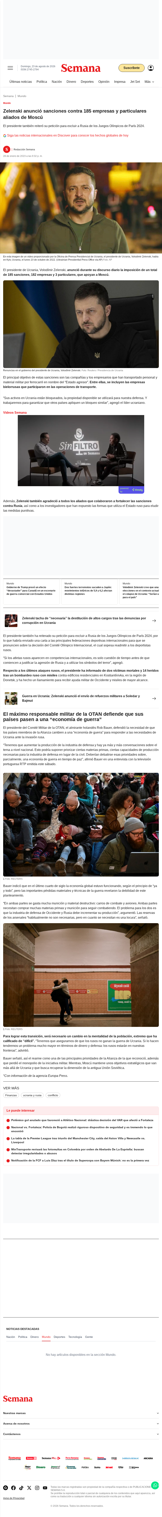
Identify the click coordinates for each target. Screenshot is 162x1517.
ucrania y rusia (32, 1095)
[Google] (5, 1487)
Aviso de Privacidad (18, 1498)
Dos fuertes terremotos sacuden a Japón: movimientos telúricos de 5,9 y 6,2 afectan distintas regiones (88, 590)
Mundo (22, 96)
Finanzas (11, 1095)
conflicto (53, 1095)
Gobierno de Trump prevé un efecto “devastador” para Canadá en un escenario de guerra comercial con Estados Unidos (31, 590)
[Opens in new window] (13, 1487)
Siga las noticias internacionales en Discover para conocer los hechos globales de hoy (67, 135)
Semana (8, 96)
